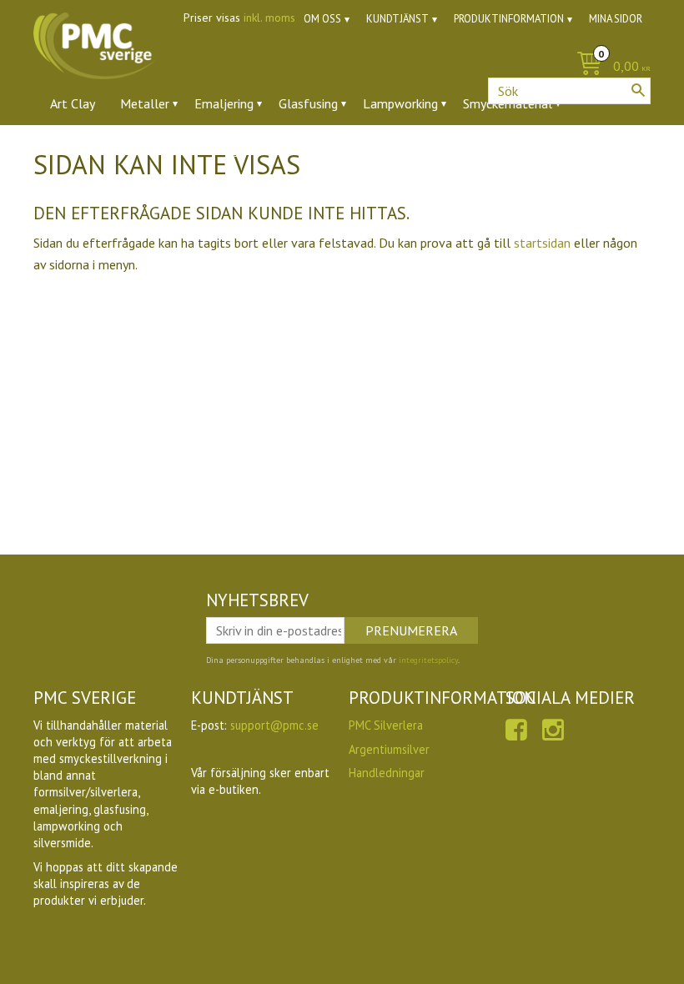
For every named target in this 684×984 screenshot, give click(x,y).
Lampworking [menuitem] (400, 103)
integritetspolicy (428, 660)
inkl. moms (269, 17)
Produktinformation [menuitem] (509, 19)
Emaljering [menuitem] (224, 103)
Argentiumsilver (389, 749)
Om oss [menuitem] (322, 19)
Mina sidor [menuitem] (615, 19)
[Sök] (638, 90)
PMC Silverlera (386, 725)
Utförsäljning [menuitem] (425, 149)
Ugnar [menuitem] (346, 149)
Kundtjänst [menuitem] (397, 19)
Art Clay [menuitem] (72, 103)
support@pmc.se (274, 725)
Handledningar (387, 773)
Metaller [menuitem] (144, 103)
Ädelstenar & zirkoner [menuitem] (111, 149)
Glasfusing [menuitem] (308, 103)
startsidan (542, 242)
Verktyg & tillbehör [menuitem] (251, 149)
